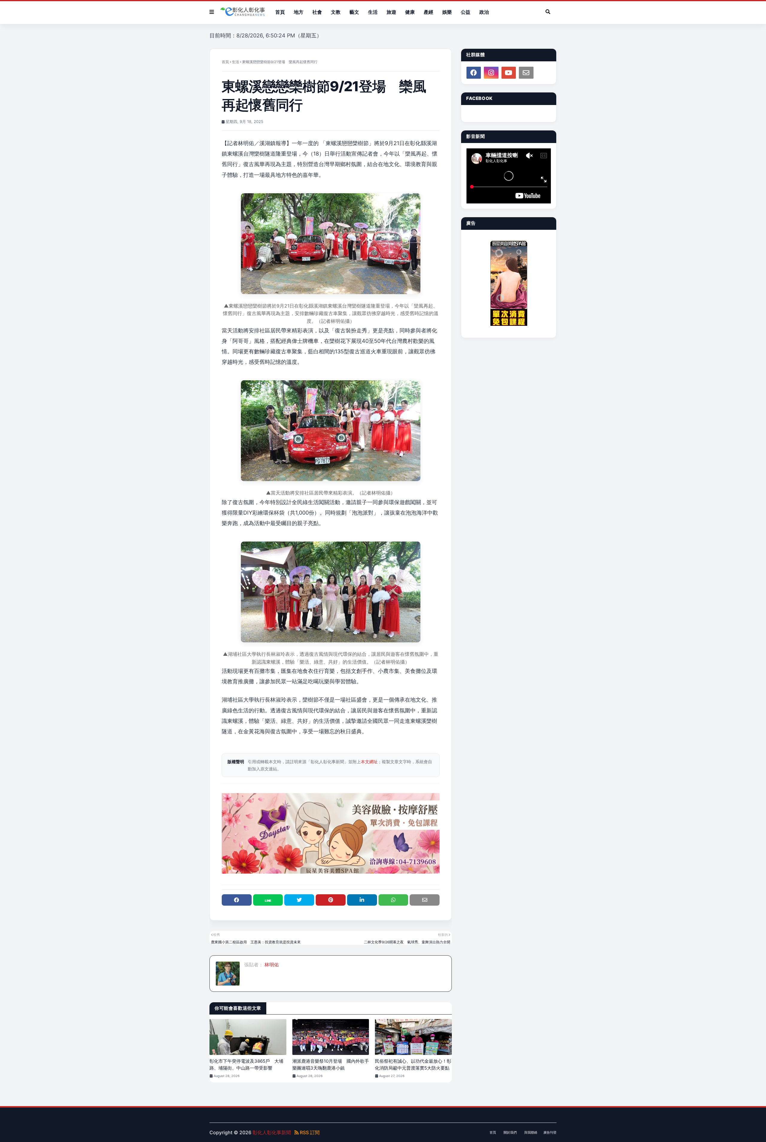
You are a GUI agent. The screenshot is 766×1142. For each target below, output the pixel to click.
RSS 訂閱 (309, 1132)
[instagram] (491, 73)
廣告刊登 (550, 1132)
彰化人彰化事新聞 (272, 1132)
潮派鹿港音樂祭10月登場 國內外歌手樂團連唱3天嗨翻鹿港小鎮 (330, 1064)
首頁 (225, 62)
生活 (235, 62)
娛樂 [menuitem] (447, 12)
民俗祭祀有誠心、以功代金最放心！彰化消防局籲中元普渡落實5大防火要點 (413, 1064)
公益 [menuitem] (465, 12)
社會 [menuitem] (317, 12)
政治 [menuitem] (484, 12)
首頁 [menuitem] (280, 12)
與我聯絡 (530, 1132)
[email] (526, 73)
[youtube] (508, 73)
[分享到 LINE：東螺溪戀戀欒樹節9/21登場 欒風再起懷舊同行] (268, 900)
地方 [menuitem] (298, 12)
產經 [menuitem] (428, 12)
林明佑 (271, 965)
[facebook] (473, 73)
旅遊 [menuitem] (391, 12)
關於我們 (510, 1132)
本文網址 (369, 761)
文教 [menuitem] (336, 12)
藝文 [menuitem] (354, 12)
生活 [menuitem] (373, 12)
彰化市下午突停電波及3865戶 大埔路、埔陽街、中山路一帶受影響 (246, 1064)
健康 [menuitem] (410, 12)
